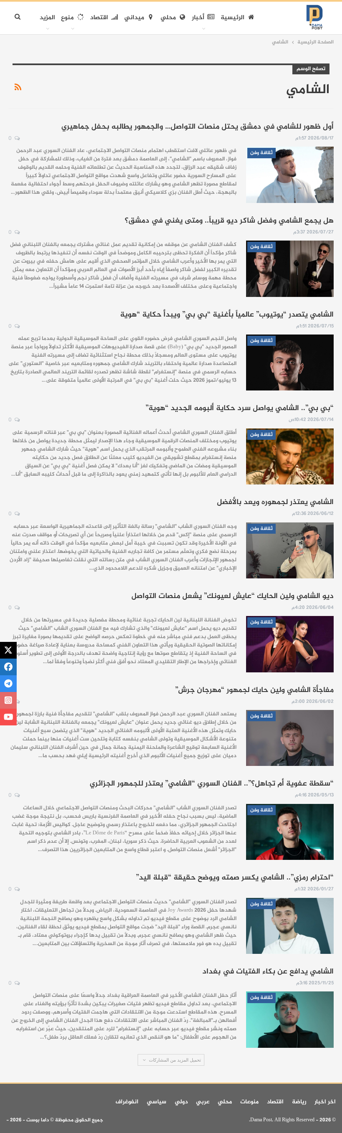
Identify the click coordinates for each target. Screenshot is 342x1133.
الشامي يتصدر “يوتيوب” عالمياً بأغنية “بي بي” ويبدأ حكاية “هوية (227, 315)
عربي (202, 1102)
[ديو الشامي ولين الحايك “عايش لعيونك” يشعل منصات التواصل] (290, 644)
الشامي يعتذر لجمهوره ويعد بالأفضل (275, 502)
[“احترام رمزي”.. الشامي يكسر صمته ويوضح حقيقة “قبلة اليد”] (290, 926)
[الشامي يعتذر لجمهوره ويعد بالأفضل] (290, 550)
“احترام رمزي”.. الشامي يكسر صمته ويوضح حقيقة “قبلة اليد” (235, 878)
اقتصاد (99, 18)
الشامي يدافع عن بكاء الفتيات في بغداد (268, 972)
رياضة (299, 1102)
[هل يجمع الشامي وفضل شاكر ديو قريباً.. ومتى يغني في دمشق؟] (290, 269)
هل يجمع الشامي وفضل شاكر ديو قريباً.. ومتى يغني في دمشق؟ (229, 221)
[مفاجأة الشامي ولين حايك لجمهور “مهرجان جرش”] (290, 738)
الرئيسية (232, 18)
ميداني (134, 18)
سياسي (156, 1102)
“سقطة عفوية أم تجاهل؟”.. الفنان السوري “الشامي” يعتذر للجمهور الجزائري (212, 784)
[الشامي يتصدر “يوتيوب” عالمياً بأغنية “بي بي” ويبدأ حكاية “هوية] (290, 362)
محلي (168, 18)
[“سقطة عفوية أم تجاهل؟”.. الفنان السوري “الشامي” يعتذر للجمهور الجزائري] (290, 832)
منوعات (249, 1102)
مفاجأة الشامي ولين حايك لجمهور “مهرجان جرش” (254, 690)
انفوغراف (127, 1102)
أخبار (198, 18)
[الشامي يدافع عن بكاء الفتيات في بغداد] (290, 1019)
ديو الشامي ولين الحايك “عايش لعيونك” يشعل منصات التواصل (232, 596)
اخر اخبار (325, 1102)
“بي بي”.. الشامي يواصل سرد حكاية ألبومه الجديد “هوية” (240, 408)
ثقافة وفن (261, 153)
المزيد (47, 18)
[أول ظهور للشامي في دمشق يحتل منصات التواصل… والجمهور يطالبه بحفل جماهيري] (290, 175)
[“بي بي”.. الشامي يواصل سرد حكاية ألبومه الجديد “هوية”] (290, 456)
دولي (181, 1102)
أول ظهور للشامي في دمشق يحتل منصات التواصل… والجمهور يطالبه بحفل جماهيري (197, 127)
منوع (67, 18)
